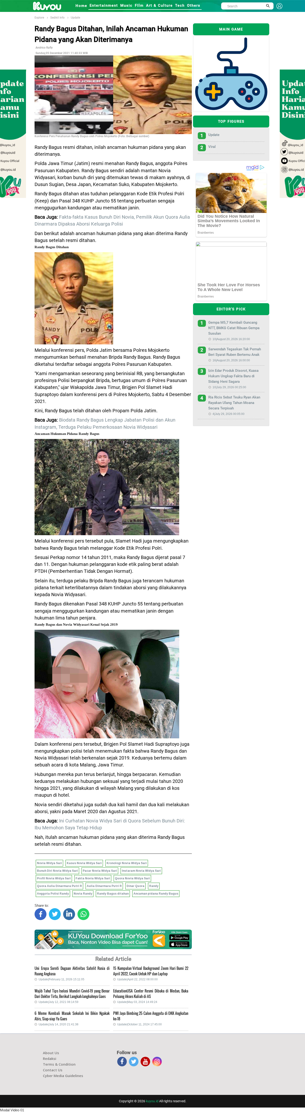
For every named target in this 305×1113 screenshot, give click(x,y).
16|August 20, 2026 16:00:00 (231, 360)
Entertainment (104, 5)
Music (126, 5)
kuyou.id (152, 1101)
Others (193, 5)
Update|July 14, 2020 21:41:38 (58, 1024)
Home (81, 6)
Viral (212, 147)
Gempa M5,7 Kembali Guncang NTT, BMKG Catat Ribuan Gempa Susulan (233, 328)
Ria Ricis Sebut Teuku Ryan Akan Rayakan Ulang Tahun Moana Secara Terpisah (234, 402)
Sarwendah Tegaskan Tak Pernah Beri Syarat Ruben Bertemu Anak (234, 352)
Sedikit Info (57, 17)
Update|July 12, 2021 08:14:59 (58, 1002)
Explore (39, 17)
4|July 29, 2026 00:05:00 (228, 414)
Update (75, 17)
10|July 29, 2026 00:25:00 (229, 387)
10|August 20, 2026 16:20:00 (231, 339)
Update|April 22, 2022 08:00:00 (137, 979)
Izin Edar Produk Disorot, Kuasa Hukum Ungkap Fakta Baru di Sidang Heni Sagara (233, 376)
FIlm (139, 5)
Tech (180, 5)
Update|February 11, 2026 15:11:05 (61, 979)
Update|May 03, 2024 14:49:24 (137, 1002)
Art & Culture (159, 5)
